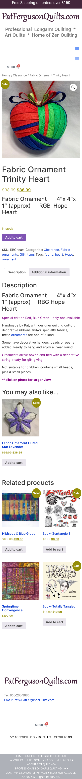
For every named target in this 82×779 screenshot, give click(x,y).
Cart (68, 737)
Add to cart (13, 237)
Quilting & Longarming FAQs (27, 773)
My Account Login (23, 737)
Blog (53, 773)
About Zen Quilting (41, 764)
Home (6, 75)
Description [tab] (17, 272)
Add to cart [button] (13, 463)
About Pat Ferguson (25, 760)
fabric (49, 254)
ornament (9, 259)
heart (59, 254)
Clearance (20, 75)
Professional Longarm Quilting (38, 768)
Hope (69, 254)
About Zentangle (59, 760)
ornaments (19, 335)
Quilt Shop (32, 756)
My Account (68, 773)
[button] (77, 48)
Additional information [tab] (48, 272)
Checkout (56, 737)
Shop (43, 737)
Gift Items (27, 254)
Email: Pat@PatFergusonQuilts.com (29, 700)
